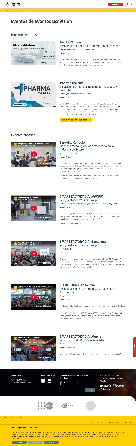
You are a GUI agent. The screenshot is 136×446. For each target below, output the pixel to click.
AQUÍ (26, 436)
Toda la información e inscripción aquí (76, 120)
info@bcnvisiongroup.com (21, 383)
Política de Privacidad (96, 422)
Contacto (115, 4)
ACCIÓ (103, 381)
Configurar (35, 442)
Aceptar (51, 442)
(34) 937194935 (20, 380)
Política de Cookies (114, 422)
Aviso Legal (128, 422)
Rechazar (20, 442)
